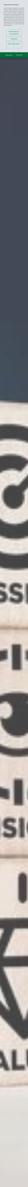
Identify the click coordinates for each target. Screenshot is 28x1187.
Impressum (19, 55)
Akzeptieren (14, 39)
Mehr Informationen (14, 44)
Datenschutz (9, 55)
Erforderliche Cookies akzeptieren (14, 33)
